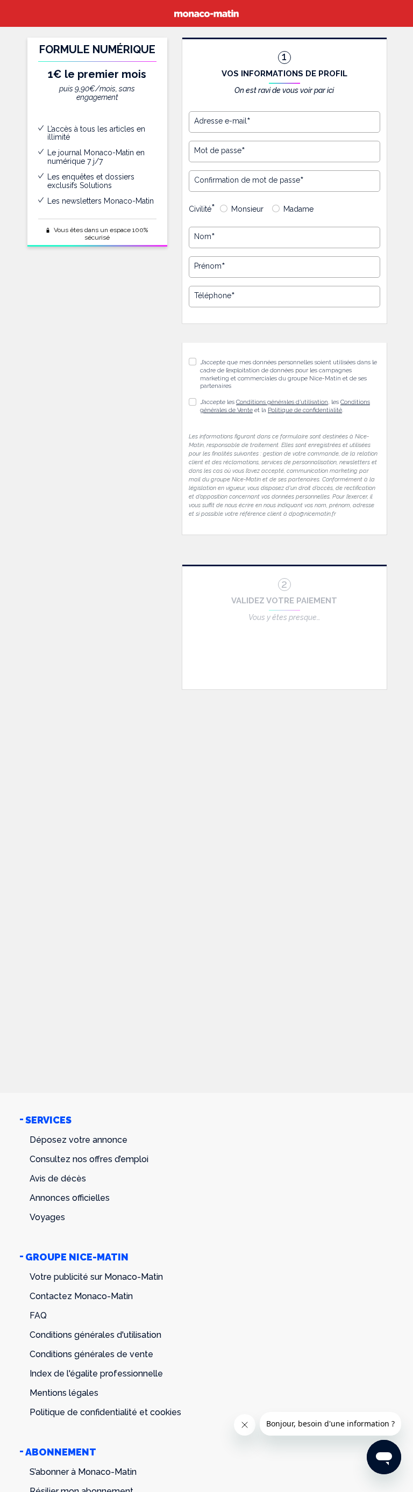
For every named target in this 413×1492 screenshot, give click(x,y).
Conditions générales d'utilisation (95, 1335)
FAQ (38, 1315)
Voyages (47, 1217)
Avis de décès (58, 1178)
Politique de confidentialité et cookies (105, 1412)
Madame (298, 209)
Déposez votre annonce (78, 1140)
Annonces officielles (70, 1198)
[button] (192, 402)
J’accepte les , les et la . (285, 406)
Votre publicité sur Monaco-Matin (96, 1277)
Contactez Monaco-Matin (81, 1296)
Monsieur (247, 209)
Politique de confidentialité (305, 410)
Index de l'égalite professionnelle (96, 1373)
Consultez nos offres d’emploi (89, 1159)
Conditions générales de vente (91, 1354)
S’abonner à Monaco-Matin (83, 1472)
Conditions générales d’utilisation (282, 402)
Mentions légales (64, 1393)
